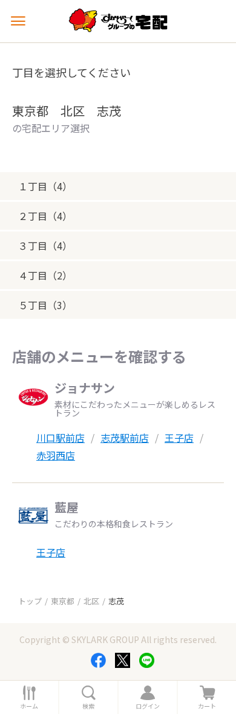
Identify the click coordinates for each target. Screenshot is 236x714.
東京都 (62, 601)
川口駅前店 (60, 437)
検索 (88, 706)
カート (207, 706)
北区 (91, 601)
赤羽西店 (55, 455)
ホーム (29, 706)
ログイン (148, 706)
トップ (30, 601)
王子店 (179, 437)
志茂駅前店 (124, 437)
